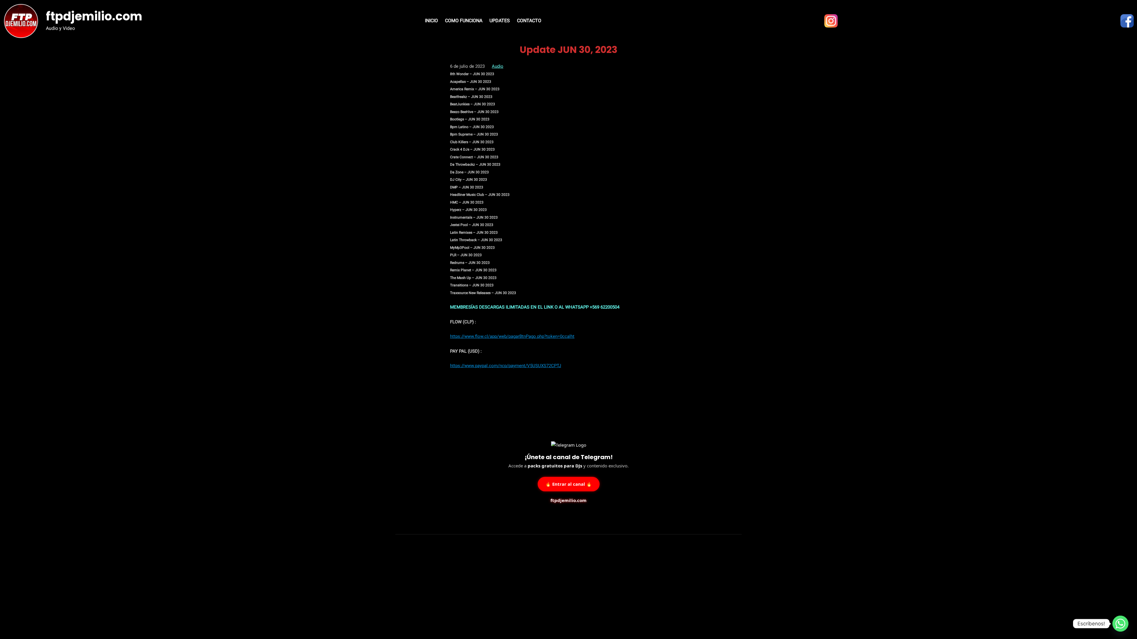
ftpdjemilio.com (94, 16)
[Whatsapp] (1120, 624)
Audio (497, 66)
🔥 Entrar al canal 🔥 (568, 483)
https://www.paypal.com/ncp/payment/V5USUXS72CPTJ (505, 365)
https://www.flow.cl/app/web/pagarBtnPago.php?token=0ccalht (512, 336)
